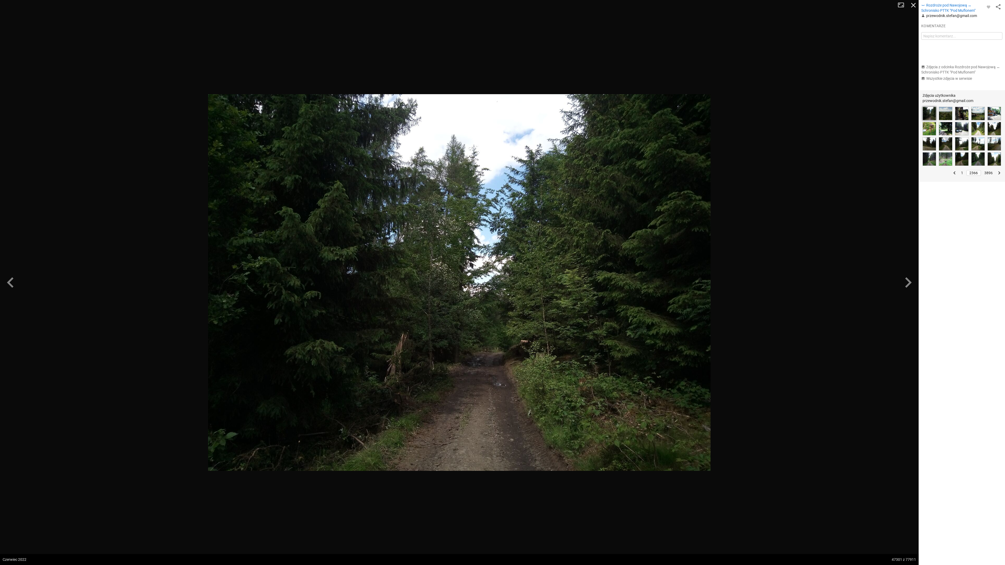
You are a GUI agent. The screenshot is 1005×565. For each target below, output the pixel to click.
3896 (988, 173)
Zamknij (913, 5)
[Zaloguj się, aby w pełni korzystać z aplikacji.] (988, 7)
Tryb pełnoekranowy (903, 5)
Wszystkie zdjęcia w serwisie (949, 78)
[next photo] (908, 282)
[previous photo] (10, 282)
